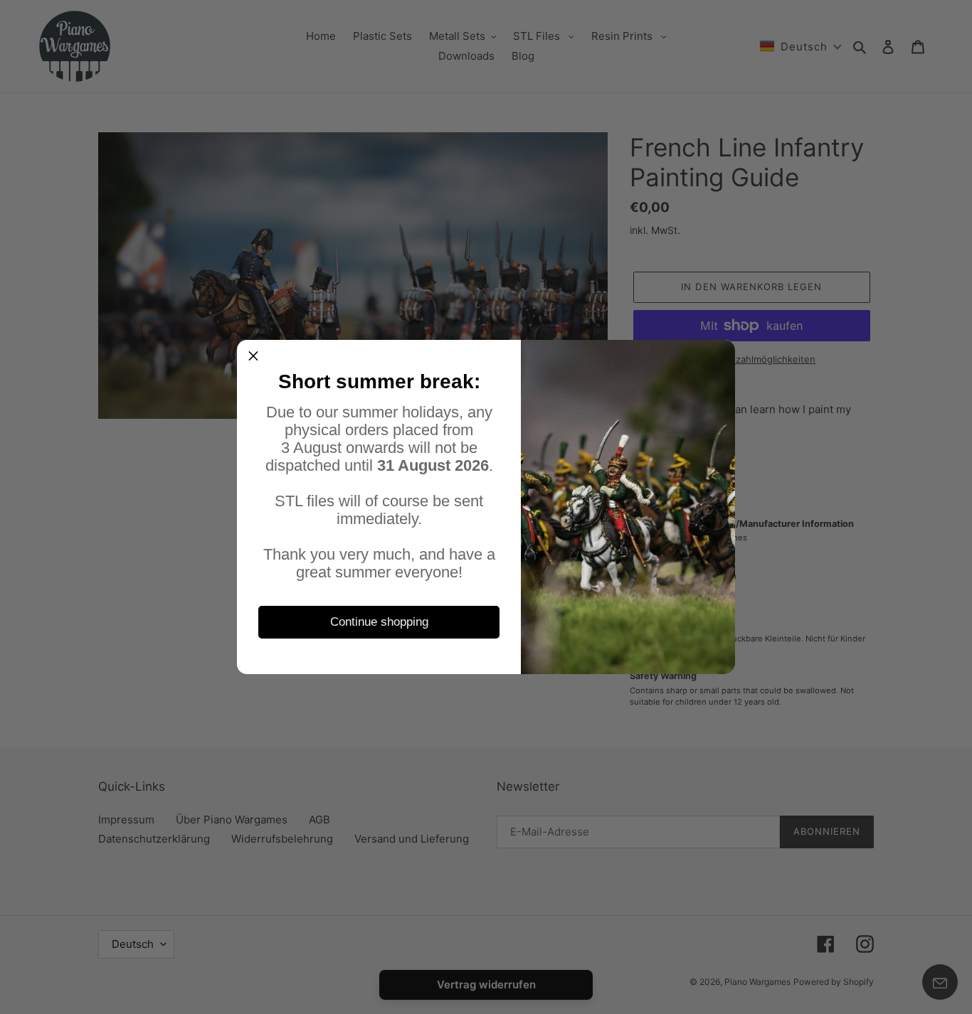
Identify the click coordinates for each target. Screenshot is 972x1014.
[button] (253, 356)
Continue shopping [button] (379, 622)
